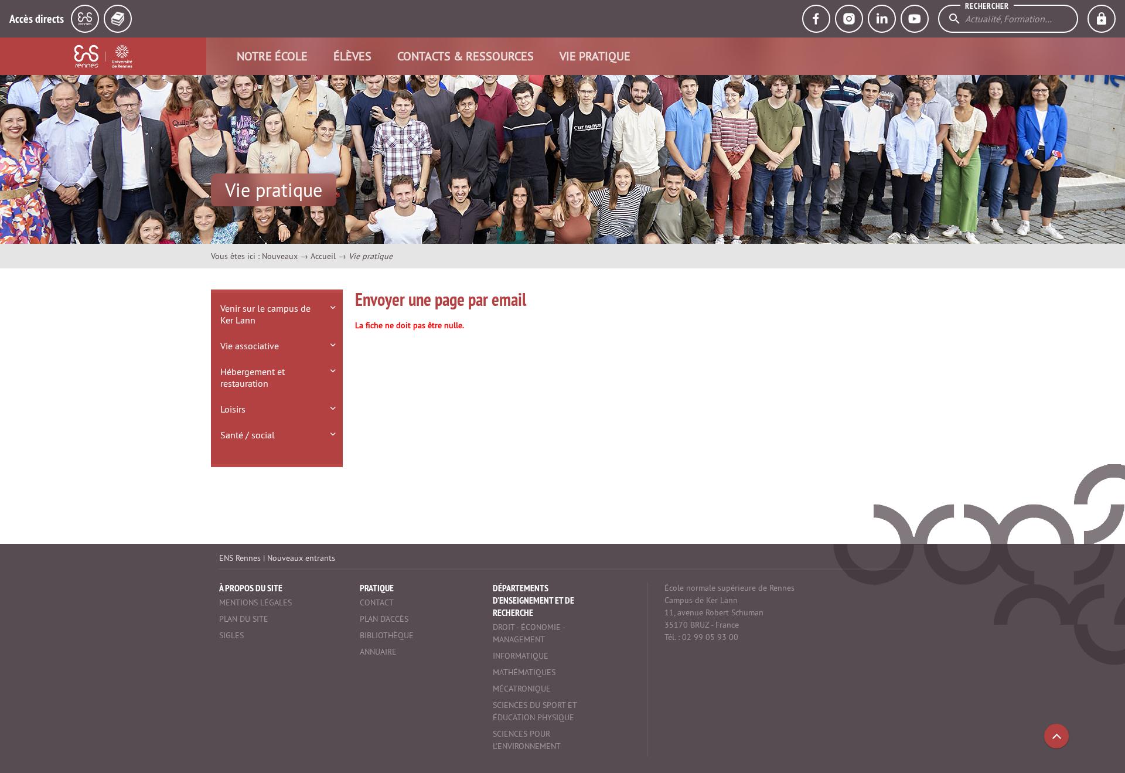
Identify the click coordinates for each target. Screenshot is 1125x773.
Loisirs (233, 409)
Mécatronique (522, 688)
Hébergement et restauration (252, 377)
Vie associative (249, 346)
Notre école (272, 56)
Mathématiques (524, 672)
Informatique (520, 656)
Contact (377, 602)
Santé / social (247, 435)
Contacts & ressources (465, 56)
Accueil (323, 256)
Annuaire (378, 651)
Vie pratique (595, 56)
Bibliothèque (387, 635)
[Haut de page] (1056, 736)
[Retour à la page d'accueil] (103, 56)
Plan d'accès (384, 619)
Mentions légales (255, 602)
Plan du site (243, 619)
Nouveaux (280, 256)
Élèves (352, 56)
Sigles (231, 635)
